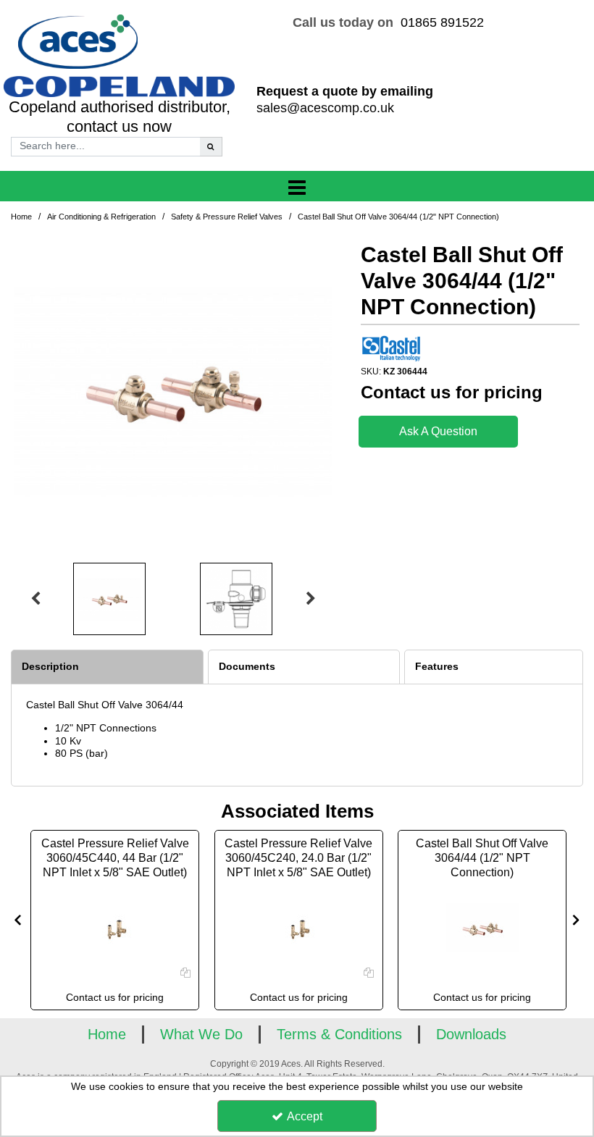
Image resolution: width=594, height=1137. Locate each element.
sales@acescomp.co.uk (325, 108)
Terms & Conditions (339, 1034)
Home (107, 1034)
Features (437, 666)
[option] (173, 389)
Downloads (471, 1034)
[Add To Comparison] (185, 972)
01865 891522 (442, 22)
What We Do (201, 1034)
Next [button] (311, 599)
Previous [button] (35, 599)
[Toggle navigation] (297, 188)
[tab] (107, 667)
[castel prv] (115, 927)
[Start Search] (211, 146)
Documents (247, 666)
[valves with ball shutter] (482, 927)
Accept (304, 1116)
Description (50, 666)
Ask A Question (438, 431)
